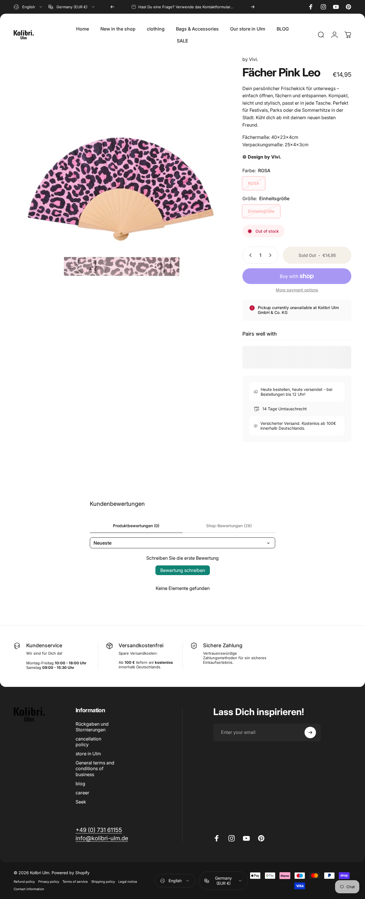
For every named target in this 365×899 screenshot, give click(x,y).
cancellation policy (88, 741)
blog (80, 783)
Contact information (29, 889)
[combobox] (28, 7)
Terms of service (75, 882)
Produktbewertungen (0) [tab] (136, 525)
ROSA (253, 183)
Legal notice (127, 882)
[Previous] (112, 7)
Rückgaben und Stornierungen (92, 726)
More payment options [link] (297, 289)
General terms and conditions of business (95, 768)
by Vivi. (250, 59)
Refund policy (24, 882)
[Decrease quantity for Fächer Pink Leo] (249, 255)
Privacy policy (48, 882)
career (82, 792)
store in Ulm (88, 753)
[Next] (252, 7)
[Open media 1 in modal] (119, 188)
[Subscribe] (310, 732)
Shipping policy (103, 882)
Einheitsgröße (261, 211)
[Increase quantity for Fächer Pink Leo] (271, 255)
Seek (81, 802)
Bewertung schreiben (182, 570)
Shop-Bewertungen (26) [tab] (229, 525)
